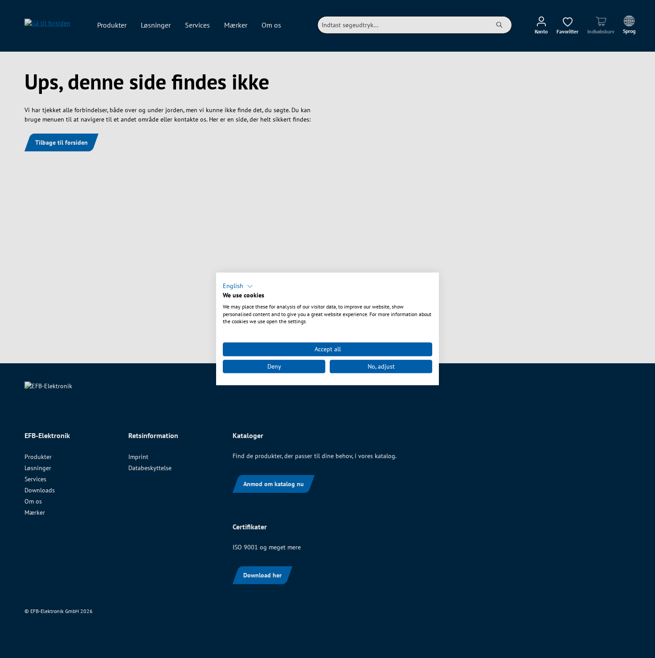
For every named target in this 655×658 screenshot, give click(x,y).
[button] (238, 286)
